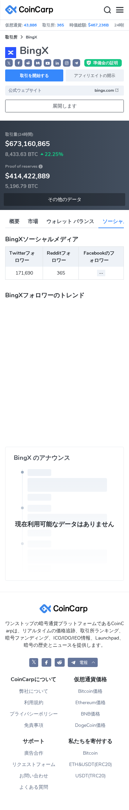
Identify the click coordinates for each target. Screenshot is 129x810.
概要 (14, 221)
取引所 (11, 37)
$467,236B (98, 25)
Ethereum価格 (90, 702)
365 (60, 25)
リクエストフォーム (33, 764)
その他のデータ (65, 199)
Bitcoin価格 (90, 691)
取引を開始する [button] (34, 75)
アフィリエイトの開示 (94, 75)
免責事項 (33, 725)
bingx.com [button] (105, 90)
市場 (33, 221)
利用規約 (33, 702)
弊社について (33, 691)
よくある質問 (33, 787)
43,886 (30, 25)
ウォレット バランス (70, 221)
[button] (18, 63)
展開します (65, 106)
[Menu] (120, 10)
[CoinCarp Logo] (31, 9)
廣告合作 (33, 753)
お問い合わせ (33, 776)
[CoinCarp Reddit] (60, 662)
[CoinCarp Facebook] (47, 662)
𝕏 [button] (9, 63)
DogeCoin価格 (90, 725)
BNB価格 (90, 714)
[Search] (107, 10)
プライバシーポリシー (34, 714)
